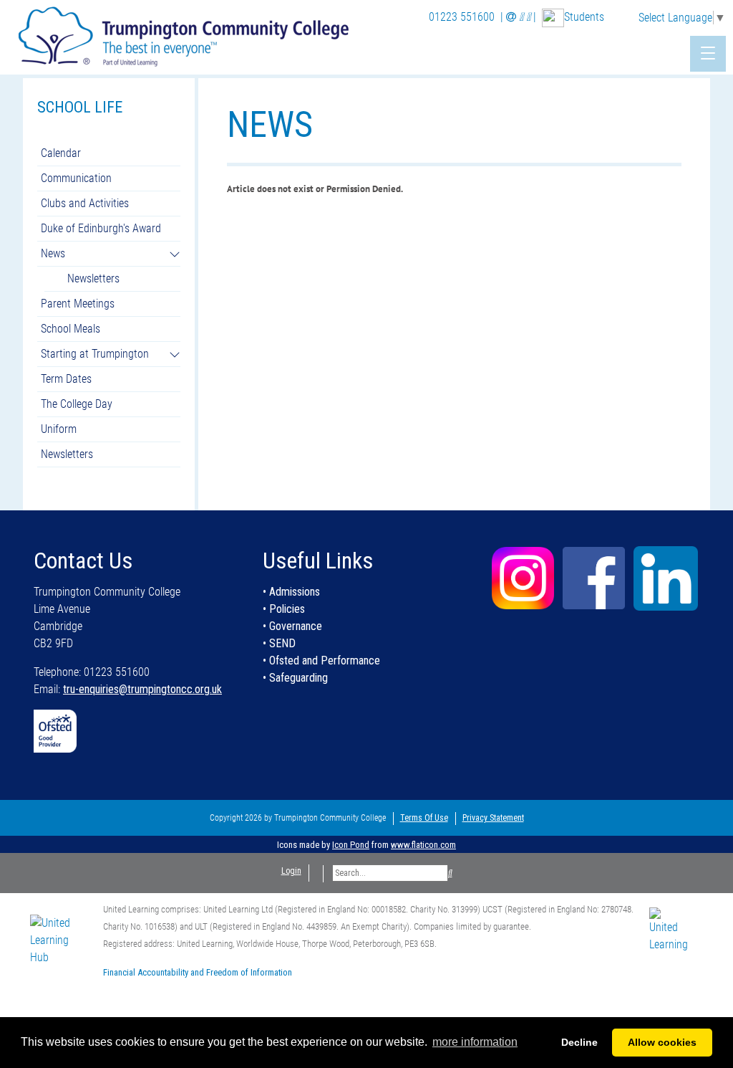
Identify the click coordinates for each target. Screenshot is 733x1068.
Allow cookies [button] (662, 1042)
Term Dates (66, 379)
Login (291, 871)
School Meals (70, 328)
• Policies (284, 609)
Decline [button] (579, 1042)
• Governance (292, 626)
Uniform (59, 429)
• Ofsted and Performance (321, 660)
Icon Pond (350, 844)
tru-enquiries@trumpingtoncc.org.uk (142, 689)
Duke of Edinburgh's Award (101, 228)
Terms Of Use (424, 818)
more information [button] (475, 1042)
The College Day (76, 404)
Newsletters (93, 278)
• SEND (279, 643)
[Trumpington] (185, 34)
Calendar (61, 153)
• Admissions (291, 592)
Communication (76, 178)
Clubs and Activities (85, 203)
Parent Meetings (78, 303)
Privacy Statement (493, 818)
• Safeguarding (295, 678)
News (53, 253)
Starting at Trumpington (95, 354)
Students (584, 17)
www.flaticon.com (423, 844)
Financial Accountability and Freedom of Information (197, 972)
